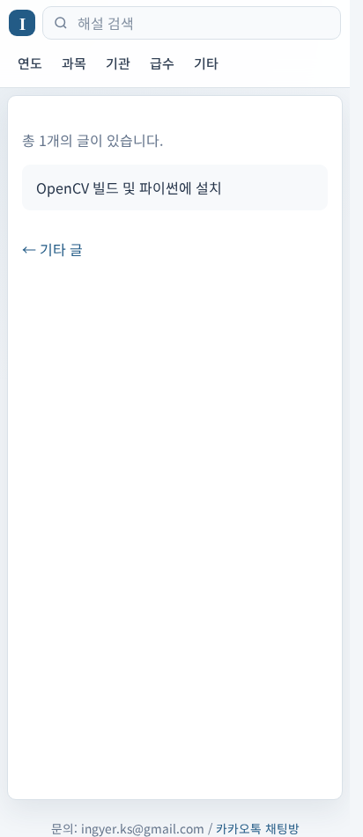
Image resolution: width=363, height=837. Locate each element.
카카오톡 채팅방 (258, 828)
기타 (206, 63)
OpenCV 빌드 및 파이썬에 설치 (129, 187)
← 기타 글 (52, 249)
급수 (162, 63)
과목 (74, 63)
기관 (118, 63)
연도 (30, 63)
